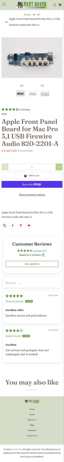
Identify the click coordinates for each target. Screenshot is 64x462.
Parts (32, 414)
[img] (14, 296)
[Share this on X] (4, 225)
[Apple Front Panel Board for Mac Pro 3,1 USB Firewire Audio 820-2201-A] (32, 57)
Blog (32, 425)
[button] (10, 109)
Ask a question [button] (32, 264)
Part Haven (16, 449)
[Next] (41, 85)
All (38, 14)
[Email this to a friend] (29, 225)
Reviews (32, 430)
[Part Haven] (32, 5)
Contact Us (32, 435)
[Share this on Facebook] (13, 225)
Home (27, 14)
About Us (32, 420)
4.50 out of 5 (40, 250)
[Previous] (22, 85)
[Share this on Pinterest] (21, 225)
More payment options (32, 194)
